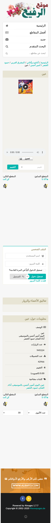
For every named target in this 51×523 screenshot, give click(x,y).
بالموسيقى (17, 385)
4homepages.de (37, 508)
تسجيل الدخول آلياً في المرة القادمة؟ (25, 270)
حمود (35, 388)
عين (42, 385)
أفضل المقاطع (38, 32)
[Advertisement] (25, 120)
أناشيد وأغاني (33, 63)
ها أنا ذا (45, 179)
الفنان (41, 388)
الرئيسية (41, 25)
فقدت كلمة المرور (38, 281)
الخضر (29, 388)
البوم (37, 385)
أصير (32, 385)
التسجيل (17, 277)
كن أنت (6, 179)
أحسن (26, 385)
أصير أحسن (35, 65)
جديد (43, 39)
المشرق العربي (18, 63)
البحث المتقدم (38, 46)
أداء (9, 385)
